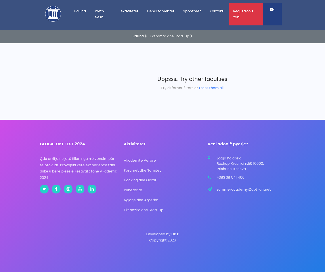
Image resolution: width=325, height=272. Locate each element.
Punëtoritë (133, 190)
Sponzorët (192, 11)
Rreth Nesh (99, 14)
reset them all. (211, 87)
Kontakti (217, 11)
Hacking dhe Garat (140, 180)
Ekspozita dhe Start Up (143, 210)
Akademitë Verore (140, 160)
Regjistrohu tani (243, 14)
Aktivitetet (129, 11)
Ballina (80, 11)
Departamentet (160, 11)
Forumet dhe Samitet (142, 170)
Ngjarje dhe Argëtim (141, 200)
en (272, 9)
